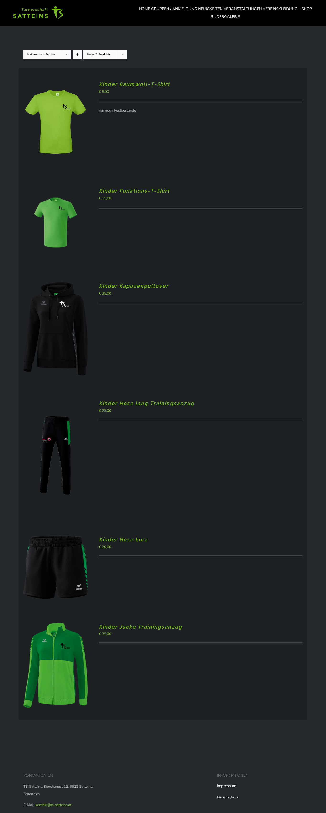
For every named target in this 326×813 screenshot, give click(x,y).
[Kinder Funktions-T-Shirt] (55, 190)
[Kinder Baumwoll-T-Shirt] (55, 84)
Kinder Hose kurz (123, 539)
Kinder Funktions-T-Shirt (134, 190)
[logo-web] (38, 8)
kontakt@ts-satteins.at (53, 805)
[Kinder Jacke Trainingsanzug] (55, 626)
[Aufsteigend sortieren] (77, 54)
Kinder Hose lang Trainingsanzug (146, 403)
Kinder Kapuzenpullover (133, 285)
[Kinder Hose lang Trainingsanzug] (55, 403)
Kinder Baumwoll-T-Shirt (134, 84)
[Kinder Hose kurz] (55, 539)
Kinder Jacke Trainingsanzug (140, 626)
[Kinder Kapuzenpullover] (55, 285)
